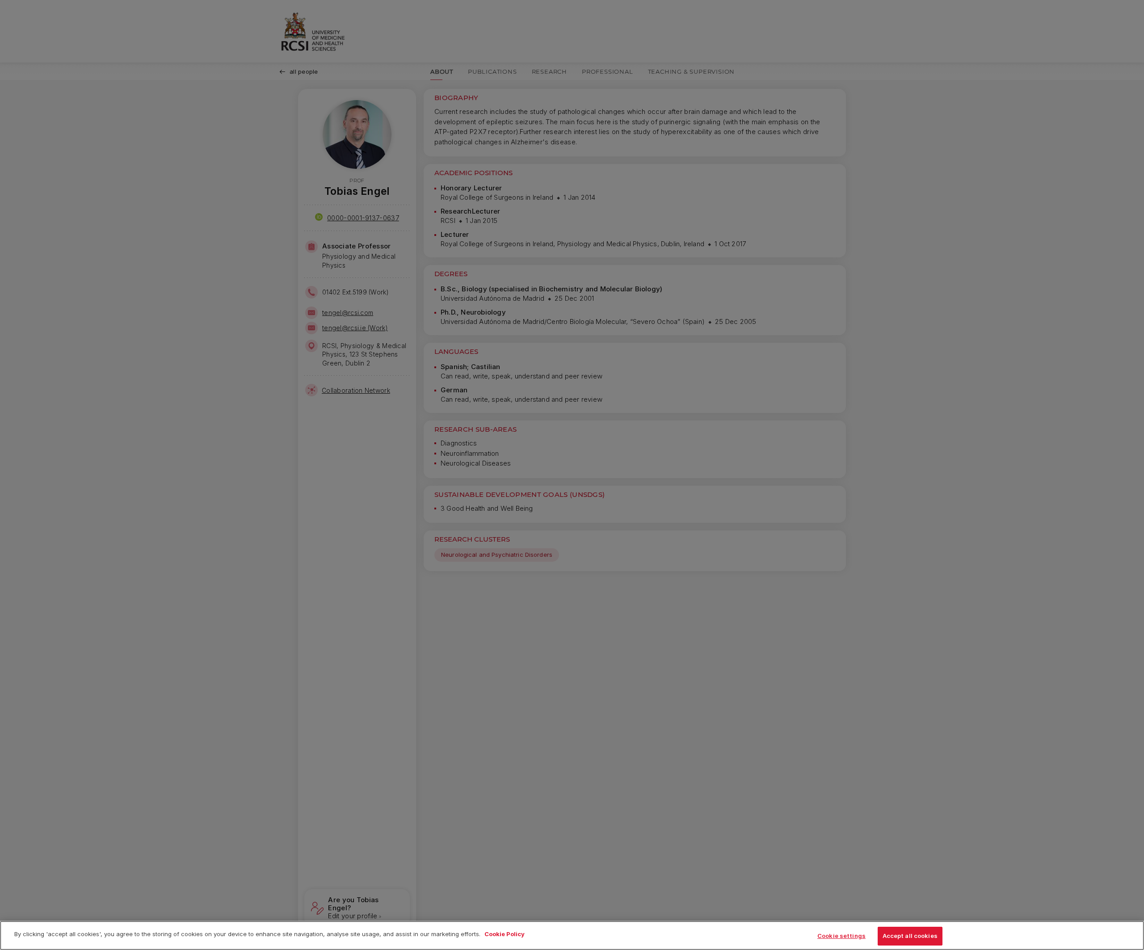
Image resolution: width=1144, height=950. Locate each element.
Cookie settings (841, 935)
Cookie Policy (504, 933)
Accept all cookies (910, 935)
